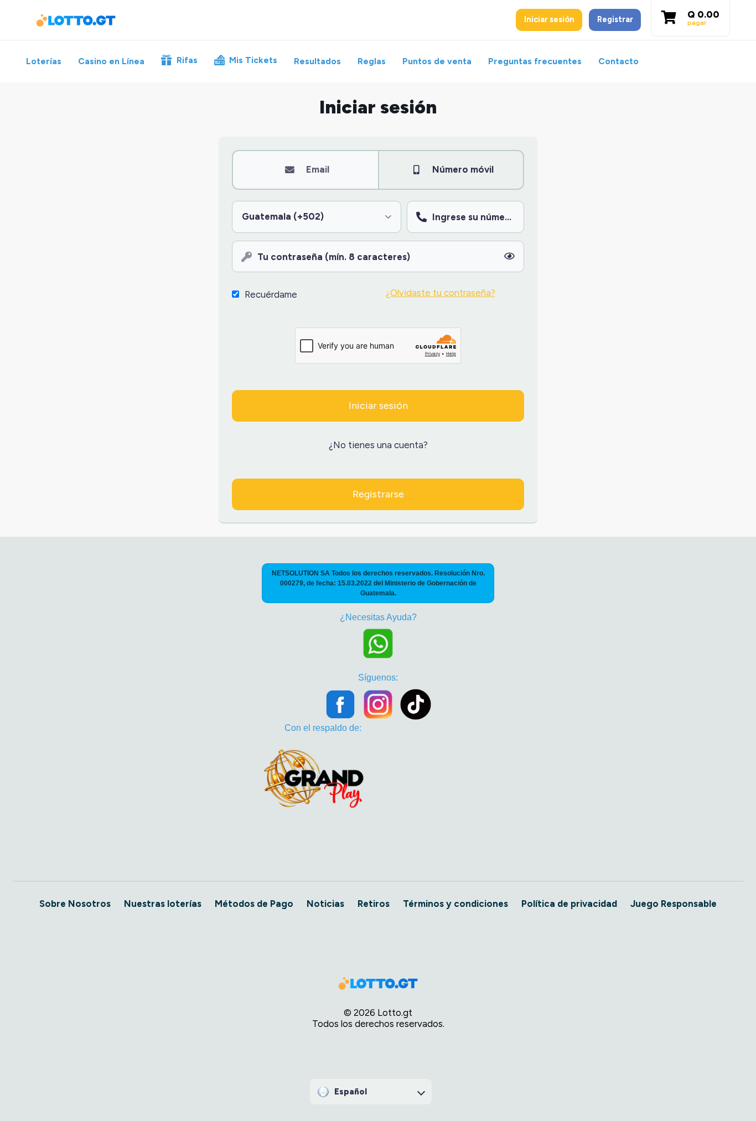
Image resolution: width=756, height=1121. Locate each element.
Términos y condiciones (455, 903)
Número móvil (463, 169)
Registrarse (378, 494)
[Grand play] (314, 776)
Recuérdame (271, 294)
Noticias (325, 903)
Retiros (374, 903)
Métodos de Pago (254, 903)
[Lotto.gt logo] (76, 20)
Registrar (615, 19)
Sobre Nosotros (75, 903)
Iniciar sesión (549, 19)
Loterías (43, 61)
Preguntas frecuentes (535, 61)
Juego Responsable (673, 903)
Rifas (187, 60)
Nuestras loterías (162, 903)
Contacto (618, 61)
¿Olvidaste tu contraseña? (440, 292)
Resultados (317, 61)
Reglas (372, 61)
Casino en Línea (111, 61)
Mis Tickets (253, 60)
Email (317, 169)
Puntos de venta (437, 61)
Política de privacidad (569, 903)
